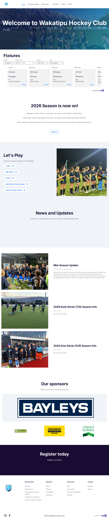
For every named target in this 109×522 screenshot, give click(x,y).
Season (38, 60)
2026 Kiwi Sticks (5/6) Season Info (74, 345)
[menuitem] (23, 4)
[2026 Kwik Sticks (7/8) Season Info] (24, 310)
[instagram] (5, 516)
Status (6, 60)
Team (50, 60)
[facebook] (9, 516)
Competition (18, 60)
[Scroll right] (104, 77)
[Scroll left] (5, 77)
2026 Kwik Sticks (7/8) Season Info (75, 306)
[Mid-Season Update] (24, 271)
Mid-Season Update (65, 265)
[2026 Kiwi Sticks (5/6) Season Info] (24, 349)
